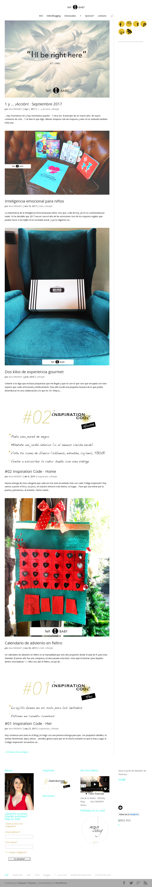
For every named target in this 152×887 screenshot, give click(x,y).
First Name (11, 842)
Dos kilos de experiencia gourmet (34, 371)
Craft (41, 648)
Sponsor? (89, 15)
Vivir (7, 875)
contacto (102, 15)
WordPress (61, 883)
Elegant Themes (27, 883)
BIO (41, 15)
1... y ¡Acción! (44, 109)
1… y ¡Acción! (60, 875)
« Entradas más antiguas (16, 752)
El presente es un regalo (132, 824)
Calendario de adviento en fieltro (33, 643)
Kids (41, 206)
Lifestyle (55, 109)
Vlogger (46, 875)
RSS (128, 820)
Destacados (70, 15)
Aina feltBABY (15, 109)
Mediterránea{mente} (81, 875)
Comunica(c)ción (103, 875)
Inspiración (43, 476)
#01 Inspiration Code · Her (28, 723)
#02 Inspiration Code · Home (30, 471)
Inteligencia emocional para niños (34, 201)
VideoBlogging (54, 15)
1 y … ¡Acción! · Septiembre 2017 (33, 104)
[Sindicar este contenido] (121, 820)
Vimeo (83, 805)
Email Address (12, 832)
